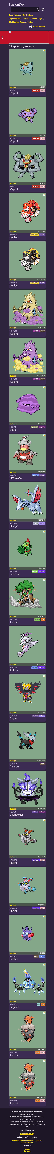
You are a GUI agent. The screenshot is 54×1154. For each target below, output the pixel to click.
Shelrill (13, 862)
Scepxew (15, 574)
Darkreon (15, 766)
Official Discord (27, 1142)
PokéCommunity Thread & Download (27, 1140)
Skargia (14, 526)
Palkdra (14, 670)
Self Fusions (28, 15)
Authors (33, 19)
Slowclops (16, 477)
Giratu (13, 718)
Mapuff (14, 93)
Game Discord (39, 27)
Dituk (13, 429)
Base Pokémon (15, 15)
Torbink (14, 1055)
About (27, 1149)
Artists (26, 19)
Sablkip (14, 959)
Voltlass (14, 237)
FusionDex (16, 4)
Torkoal (14, 622)
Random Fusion (26, 22)
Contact (27, 1151)
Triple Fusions (14, 19)
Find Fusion (14, 22)
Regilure (14, 1007)
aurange (13, 87)
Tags (40, 19)
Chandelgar (16, 814)
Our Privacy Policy (27, 1134)
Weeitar (14, 333)
